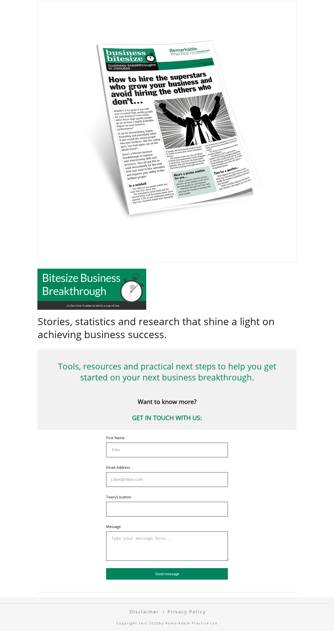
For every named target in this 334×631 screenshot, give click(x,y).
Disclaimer (144, 611)
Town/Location (118, 496)
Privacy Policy (186, 611)
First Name (115, 437)
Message (113, 526)
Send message (167, 574)
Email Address (118, 467)
